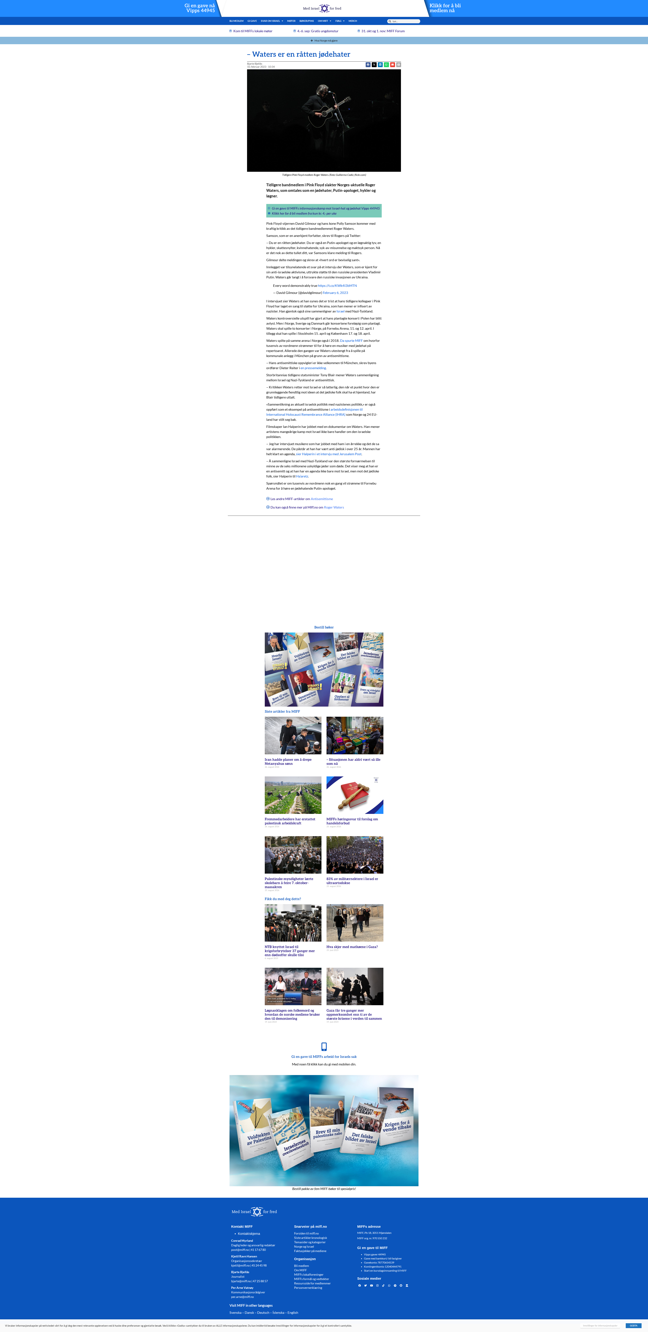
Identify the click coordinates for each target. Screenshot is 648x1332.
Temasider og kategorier (310, 1242)
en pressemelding (313, 368)
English (293, 1312)
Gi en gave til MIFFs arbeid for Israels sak (324, 1057)
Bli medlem (237, 20)
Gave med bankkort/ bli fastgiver (383, 1258)
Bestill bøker (324, 627)
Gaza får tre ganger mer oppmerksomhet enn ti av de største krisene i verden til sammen (354, 1015)
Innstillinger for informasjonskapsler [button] (600, 1325)
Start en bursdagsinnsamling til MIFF (385, 1270)
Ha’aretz (302, 476)
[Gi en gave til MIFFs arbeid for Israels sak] (324, 1046)
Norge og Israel (304, 1246)
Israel (340, 311)
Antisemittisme (322, 499)
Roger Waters (334, 507)
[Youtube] (371, 1285)
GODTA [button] (633, 1325)
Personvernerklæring (308, 1287)
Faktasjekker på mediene (310, 1251)
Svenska (235, 1312)
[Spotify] (395, 1285)
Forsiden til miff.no (306, 1233)
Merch (353, 20)
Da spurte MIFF (351, 340)
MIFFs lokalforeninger (308, 1274)
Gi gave (252, 20)
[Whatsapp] (389, 1285)
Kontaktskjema (249, 1233)
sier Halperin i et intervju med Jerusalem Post (328, 454)
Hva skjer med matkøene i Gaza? (352, 947)
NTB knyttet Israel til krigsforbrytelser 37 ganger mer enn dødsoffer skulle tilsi (290, 951)
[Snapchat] (401, 1285)
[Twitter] (365, 1285)
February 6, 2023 (335, 293)
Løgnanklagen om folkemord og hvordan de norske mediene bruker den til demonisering (292, 1015)
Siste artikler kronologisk (310, 1238)
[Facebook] (359, 1285)
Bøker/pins (307, 20)
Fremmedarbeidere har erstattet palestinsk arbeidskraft (290, 821)
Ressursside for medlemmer (312, 1283)
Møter (291, 20)
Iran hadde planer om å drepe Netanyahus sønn (288, 762)
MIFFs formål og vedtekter (311, 1279)
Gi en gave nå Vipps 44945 (200, 8)
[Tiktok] (383, 1285)
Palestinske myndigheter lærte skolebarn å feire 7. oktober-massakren (289, 883)
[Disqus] (324, 564)
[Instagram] (377, 1285)
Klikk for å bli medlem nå (445, 8)
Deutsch (263, 1312)
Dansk (249, 1312)
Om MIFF (300, 1270)
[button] (374, 64)
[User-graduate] (407, 1285)
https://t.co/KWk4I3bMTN (337, 285)
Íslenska (278, 1312)
